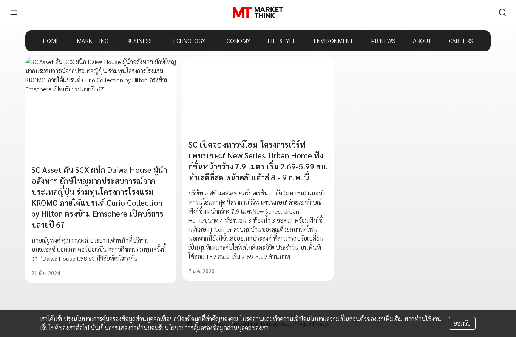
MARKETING (92, 41)
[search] (502, 12)
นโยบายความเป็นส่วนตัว (336, 319)
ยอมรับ (462, 323)
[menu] (13, 12)
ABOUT (422, 41)
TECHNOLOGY (187, 41)
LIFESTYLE (282, 41)
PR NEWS (383, 41)
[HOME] (258, 12)
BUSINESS (139, 41)
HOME (51, 41)
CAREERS (461, 41)
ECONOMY (236, 41)
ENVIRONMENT (333, 41)
